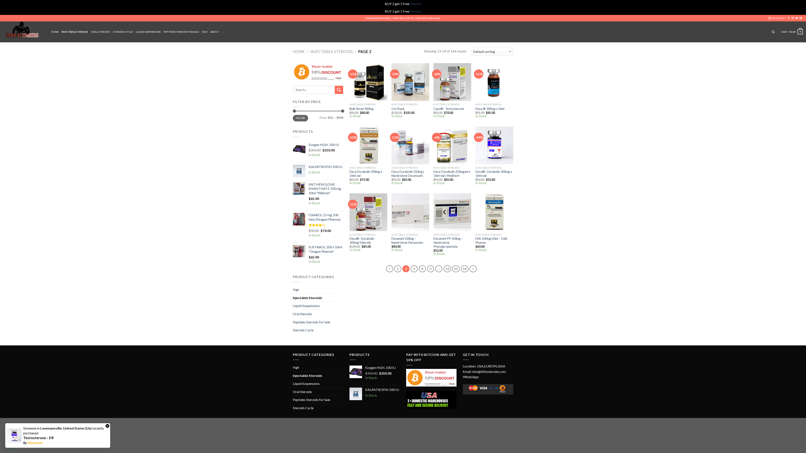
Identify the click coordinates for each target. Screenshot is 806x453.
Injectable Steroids (331, 51)
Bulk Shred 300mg (361, 109)
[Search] (773, 32)
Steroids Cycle (123, 31)
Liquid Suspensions (306, 306)
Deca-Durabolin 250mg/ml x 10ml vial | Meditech (451, 173)
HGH (204, 31)
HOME (55, 31)
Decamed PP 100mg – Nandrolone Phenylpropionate (448, 242)
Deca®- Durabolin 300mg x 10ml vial (493, 173)
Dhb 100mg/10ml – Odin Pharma (491, 240)
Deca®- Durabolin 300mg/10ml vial (361, 240)
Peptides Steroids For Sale (311, 322)
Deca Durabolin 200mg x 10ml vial (365, 173)
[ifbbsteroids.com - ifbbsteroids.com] (24, 31)
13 (456, 269)
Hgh (296, 290)
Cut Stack (397, 109)
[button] (12, 441)
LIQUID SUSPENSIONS (148, 31)
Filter (300, 118)
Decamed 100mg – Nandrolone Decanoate (407, 240)
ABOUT (214, 31)
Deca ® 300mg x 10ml (489, 109)
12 (447, 269)
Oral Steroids (302, 314)
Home (299, 51)
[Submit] (339, 90)
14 (465, 269)
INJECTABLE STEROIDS (75, 31)
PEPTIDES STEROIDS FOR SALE (181, 31)
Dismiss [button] (415, 4)
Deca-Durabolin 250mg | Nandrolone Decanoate (407, 173)
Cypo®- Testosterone (448, 109)
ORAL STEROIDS (100, 31)
